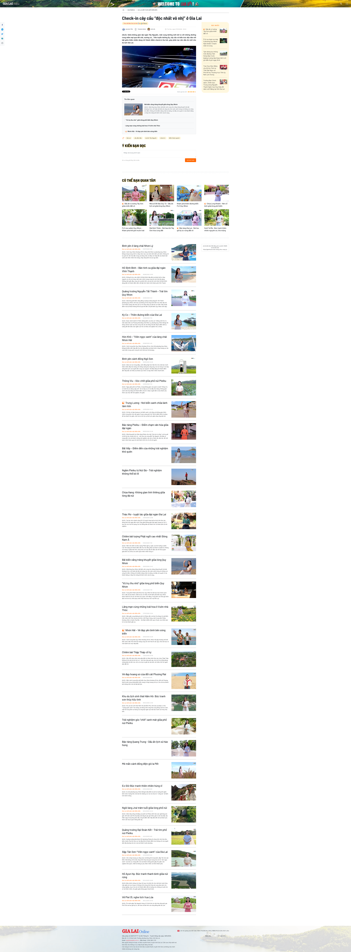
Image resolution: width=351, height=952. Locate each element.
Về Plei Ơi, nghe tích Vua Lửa (137, 897)
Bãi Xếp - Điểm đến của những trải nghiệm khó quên (145, 450)
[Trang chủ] (123, 10)
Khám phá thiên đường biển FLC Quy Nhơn (187, 204)
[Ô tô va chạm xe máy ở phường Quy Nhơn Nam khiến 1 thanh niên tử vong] (223, 40)
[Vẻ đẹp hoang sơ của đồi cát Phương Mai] (183, 681)
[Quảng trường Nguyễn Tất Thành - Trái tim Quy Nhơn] (183, 298)
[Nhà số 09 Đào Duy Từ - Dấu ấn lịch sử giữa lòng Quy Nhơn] (161, 193)
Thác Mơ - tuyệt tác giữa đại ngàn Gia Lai (144, 514)
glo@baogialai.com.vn (132, 940)
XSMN (225, 246)
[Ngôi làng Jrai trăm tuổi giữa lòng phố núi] (183, 814)
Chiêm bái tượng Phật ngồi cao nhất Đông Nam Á (144, 538)
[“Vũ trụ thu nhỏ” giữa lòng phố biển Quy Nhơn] (183, 590)
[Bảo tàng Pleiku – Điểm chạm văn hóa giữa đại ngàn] (183, 431)
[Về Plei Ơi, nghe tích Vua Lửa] (183, 904)
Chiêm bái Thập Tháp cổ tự (136, 652)
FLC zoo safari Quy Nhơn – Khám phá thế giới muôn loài (133, 229)
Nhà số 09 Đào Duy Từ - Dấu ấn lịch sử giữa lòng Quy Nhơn (161, 204)
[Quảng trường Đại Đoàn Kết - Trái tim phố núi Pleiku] (183, 836)
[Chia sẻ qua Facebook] (2, 25)
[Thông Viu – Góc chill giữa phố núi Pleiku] (183, 387)
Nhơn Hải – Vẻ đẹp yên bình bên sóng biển (142, 131)
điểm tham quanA (174, 138)
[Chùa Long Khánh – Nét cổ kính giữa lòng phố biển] (216, 193)
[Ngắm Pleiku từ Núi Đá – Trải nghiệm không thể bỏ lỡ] (183, 477)
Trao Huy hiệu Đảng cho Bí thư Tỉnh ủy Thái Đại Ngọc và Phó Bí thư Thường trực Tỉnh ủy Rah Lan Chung (214, 70)
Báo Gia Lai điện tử (11, 3)
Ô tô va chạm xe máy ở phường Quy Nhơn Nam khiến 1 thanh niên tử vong (210, 42)
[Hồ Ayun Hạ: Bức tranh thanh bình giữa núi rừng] (183, 880)
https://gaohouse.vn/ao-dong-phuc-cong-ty (215, 249)
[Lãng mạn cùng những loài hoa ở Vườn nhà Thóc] (183, 613)
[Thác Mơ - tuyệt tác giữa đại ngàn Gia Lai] (183, 521)
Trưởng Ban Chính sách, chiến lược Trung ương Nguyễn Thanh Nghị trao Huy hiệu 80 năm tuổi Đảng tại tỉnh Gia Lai (214, 84)
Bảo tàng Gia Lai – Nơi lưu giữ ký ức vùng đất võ (188, 229)
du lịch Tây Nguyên (150, 138)
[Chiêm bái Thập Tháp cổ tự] (183, 659)
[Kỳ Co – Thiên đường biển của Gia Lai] (183, 321)
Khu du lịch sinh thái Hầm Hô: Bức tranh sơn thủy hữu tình (143, 698)
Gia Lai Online (135, 931)
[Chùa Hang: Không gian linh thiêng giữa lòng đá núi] (183, 499)
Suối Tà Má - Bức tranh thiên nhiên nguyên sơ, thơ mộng (215, 229)
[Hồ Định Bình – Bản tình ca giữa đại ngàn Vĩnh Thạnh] (183, 274)
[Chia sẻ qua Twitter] (2, 34)
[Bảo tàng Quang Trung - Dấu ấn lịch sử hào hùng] (183, 748)
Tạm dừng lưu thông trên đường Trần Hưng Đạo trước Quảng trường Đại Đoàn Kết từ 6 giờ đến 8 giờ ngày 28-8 (214, 56)
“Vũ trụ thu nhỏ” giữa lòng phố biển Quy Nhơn (142, 120)
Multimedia (131, 10)
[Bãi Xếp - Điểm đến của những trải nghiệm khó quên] (183, 455)
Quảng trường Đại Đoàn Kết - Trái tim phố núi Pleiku (144, 831)
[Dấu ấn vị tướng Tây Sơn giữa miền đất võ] (223, 30)
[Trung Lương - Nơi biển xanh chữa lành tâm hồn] (183, 409)
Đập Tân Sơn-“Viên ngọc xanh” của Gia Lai (145, 851)
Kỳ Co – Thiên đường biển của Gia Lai (142, 314)
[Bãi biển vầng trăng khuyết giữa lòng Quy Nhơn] (133, 109)
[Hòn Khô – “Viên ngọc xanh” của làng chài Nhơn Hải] (183, 343)
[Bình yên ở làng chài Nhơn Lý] (183, 252)
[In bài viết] (2, 43)
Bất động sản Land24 (217, 246)
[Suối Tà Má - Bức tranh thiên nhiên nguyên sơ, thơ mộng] (216, 217)
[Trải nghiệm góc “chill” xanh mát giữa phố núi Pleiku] (183, 726)
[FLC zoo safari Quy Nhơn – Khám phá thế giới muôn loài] (134, 217)
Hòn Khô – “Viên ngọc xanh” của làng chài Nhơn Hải (144, 338)
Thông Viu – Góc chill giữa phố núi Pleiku (144, 380)
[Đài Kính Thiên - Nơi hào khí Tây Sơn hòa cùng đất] (161, 217)
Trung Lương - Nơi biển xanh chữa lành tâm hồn (144, 404)
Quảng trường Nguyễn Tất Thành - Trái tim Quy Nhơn (145, 293)
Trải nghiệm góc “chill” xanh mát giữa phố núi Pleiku (144, 721)
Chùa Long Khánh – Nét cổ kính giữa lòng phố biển (215, 204)
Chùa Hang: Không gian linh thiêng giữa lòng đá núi (143, 494)
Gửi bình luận (190, 160)
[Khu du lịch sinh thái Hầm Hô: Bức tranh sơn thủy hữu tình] (183, 703)
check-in (162, 138)
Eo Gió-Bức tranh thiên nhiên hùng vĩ (142, 785)
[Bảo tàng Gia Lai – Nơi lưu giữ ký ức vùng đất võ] (189, 217)
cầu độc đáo (138, 138)
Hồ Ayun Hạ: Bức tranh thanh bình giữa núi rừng (145, 875)
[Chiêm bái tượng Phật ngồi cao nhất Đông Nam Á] (183, 543)
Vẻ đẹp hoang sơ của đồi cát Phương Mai (144, 674)
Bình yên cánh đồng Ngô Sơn (137, 358)
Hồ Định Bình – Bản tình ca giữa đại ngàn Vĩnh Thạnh (144, 269)
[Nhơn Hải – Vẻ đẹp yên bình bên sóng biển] (183, 637)
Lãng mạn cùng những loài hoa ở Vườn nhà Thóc (143, 126)
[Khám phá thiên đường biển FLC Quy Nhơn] (189, 193)
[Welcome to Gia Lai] (175, 3)
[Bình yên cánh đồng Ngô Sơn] (183, 365)
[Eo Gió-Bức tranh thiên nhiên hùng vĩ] (183, 792)
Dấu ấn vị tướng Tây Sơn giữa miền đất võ (210, 31)
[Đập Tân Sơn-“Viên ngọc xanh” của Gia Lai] (183, 858)
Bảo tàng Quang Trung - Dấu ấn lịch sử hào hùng (145, 743)
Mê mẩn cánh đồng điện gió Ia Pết (140, 763)
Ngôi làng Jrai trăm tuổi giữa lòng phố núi (144, 807)
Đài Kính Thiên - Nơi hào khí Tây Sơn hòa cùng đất (161, 229)
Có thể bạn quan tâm (138, 180)
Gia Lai (129, 138)
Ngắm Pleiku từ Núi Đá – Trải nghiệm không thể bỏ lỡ (142, 472)
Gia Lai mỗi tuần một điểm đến (147, 10)
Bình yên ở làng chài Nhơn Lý (137, 245)
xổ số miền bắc (207, 246)
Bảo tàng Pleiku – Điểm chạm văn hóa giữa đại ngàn (145, 426)
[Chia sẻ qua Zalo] (2, 29)
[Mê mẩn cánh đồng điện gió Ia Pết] (183, 770)
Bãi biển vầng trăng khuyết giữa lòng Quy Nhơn (161, 104)
